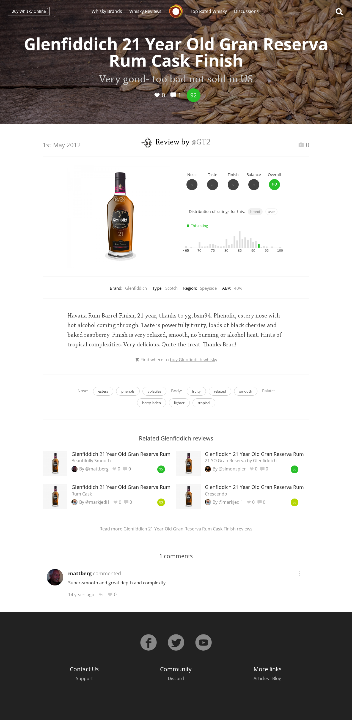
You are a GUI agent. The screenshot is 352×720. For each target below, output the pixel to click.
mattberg (80, 573)
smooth (245, 391)
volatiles (154, 391)
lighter (179, 402)
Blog (276, 678)
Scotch (171, 288)
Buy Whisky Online (29, 11)
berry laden (151, 402)
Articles (261, 678)
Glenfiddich (136, 288)
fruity (196, 391)
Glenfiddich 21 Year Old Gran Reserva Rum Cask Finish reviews (187, 529)
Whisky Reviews (145, 11)
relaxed (220, 391)
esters (103, 391)
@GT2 (201, 142)
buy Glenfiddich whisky (193, 360)
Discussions (246, 11)
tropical (204, 402)
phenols (127, 391)
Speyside (208, 288)
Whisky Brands (107, 11)
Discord (176, 678)
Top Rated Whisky (209, 11)
